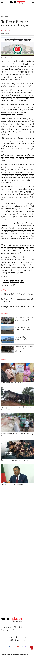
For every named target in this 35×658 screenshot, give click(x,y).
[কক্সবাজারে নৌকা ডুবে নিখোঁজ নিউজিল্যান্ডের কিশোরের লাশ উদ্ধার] (17, 330)
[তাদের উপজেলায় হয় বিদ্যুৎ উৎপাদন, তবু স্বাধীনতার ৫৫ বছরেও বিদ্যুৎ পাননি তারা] (17, 399)
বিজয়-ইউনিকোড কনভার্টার (8, 630)
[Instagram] (26, 646)
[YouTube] (18, 646)
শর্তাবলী (20, 627)
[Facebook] (9, 646)
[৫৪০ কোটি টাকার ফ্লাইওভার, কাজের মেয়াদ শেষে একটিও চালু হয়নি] (17, 426)
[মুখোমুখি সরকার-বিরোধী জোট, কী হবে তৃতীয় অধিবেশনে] (17, 295)
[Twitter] (14, 646)
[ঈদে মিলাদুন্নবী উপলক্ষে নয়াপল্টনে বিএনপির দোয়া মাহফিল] (17, 308)
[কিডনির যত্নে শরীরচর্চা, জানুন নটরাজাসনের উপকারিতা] (17, 340)
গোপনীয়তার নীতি (12, 627)
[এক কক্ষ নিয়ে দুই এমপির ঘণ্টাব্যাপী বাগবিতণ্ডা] (17, 374)
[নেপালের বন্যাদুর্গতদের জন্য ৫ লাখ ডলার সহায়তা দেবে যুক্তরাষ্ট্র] (17, 321)
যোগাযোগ (4, 627)
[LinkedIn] (22, 646)
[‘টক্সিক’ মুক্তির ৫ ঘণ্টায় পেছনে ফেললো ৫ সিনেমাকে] (17, 451)
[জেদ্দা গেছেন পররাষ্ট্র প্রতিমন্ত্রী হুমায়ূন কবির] (17, 475)
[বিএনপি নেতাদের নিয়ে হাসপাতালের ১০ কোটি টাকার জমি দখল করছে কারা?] (17, 301)
